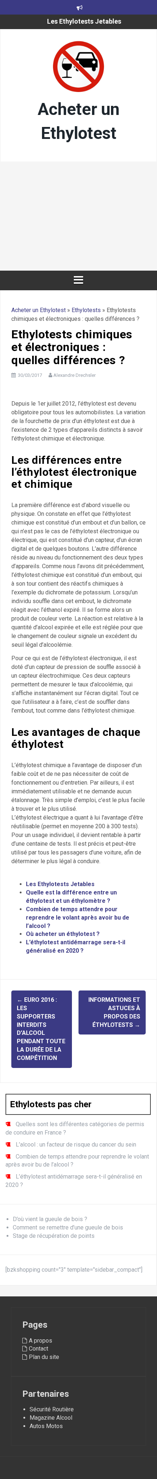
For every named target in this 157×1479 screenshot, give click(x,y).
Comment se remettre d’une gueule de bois (68, 1227)
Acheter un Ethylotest (38, 310)
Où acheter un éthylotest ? (63, 933)
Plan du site (44, 1357)
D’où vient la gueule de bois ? (50, 1219)
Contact (38, 1348)
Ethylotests (86, 310)
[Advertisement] (78, 216)
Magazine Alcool (51, 1417)
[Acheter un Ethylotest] (78, 68)
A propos (40, 1340)
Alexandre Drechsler (74, 375)
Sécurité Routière (52, 1409)
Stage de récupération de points (54, 1235)
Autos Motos (46, 1426)
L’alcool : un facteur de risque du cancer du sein (76, 1144)
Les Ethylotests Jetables (84, 21)
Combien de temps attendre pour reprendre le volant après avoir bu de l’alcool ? (77, 917)
